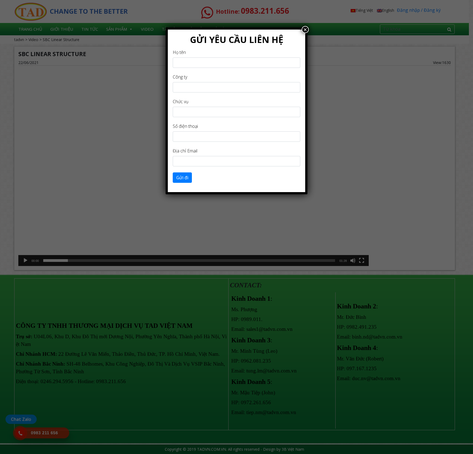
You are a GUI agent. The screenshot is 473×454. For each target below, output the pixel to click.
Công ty (180, 77)
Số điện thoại (185, 126)
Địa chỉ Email (185, 151)
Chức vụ (180, 102)
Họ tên (179, 52)
